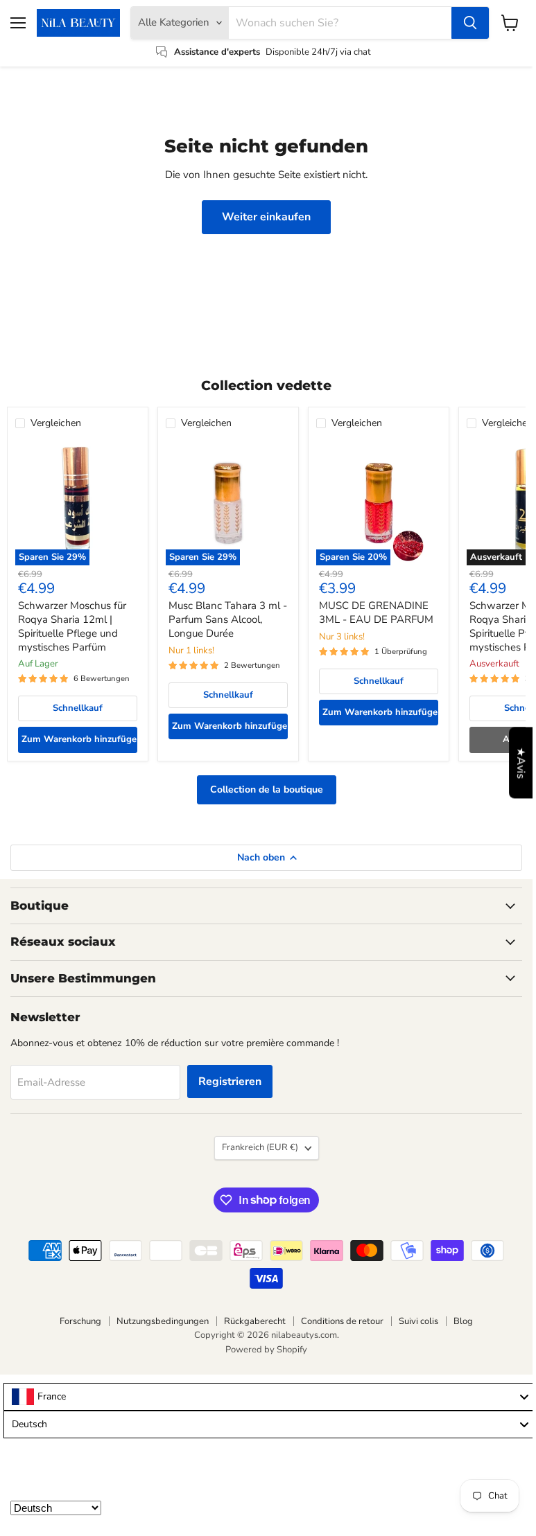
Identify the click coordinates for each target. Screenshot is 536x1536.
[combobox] (269, 1397)
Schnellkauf (78, 708)
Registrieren (229, 1081)
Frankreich (260, 1147)
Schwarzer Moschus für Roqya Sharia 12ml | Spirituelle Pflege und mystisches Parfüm (72, 626)
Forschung (80, 1321)
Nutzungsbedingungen (162, 1321)
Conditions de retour (342, 1321)
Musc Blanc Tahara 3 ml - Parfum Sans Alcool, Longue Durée (227, 619)
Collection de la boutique (266, 789)
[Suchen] (470, 23)
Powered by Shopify (266, 1349)
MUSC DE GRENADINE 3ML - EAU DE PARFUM (376, 612)
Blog (463, 1321)
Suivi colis (418, 1321)
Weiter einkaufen (266, 216)
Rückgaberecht (255, 1321)
